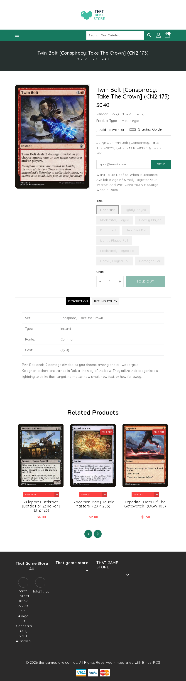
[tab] (78, 301)
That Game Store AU (93, 59)
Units (100, 271)
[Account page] (158, 35)
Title (99, 201)
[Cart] (167, 35)
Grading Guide (150, 129)
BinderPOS (151, 662)
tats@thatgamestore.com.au (40, 591)
